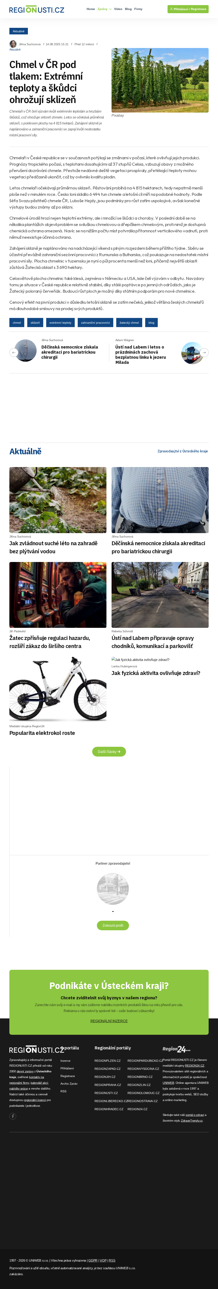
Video (118, 9)
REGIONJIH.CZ (105, 1077)
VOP (103, 1260)
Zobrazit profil (113, 925)
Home (91, 9)
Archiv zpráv (68, 1083)
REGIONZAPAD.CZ (108, 1068)
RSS (63, 1091)
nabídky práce (18, 1088)
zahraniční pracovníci (95, 322)
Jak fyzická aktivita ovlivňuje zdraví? (156, 672)
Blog (128, 9)
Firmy (138, 9)
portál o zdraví (195, 1115)
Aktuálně (18, 31)
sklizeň (35, 322)
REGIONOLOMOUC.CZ (144, 1093)
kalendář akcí (39, 1082)
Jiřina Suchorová (30, 44)
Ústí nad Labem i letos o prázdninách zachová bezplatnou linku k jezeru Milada (140, 354)
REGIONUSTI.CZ (106, 1093)
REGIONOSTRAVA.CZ (143, 1101)
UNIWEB (168, 1082)
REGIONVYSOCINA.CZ (143, 1068)
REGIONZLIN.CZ (139, 1085)
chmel (17, 322)
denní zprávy (25, 1071)
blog (151, 322)
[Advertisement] (109, 406)
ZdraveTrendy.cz (192, 1120)
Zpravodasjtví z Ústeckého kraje (183, 451)
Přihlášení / (181, 9)
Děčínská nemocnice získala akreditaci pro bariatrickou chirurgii (69, 352)
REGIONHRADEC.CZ (109, 1109)
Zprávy (103, 9)
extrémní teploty (60, 322)
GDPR (93, 1260)
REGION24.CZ (138, 1109)
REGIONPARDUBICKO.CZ (145, 1060)
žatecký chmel (129, 322)
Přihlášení (67, 1068)
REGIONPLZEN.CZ (108, 1060)
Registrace (198, 9)
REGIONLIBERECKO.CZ (111, 1101)
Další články (107, 752)
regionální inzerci (35, 1100)
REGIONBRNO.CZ (140, 1077)
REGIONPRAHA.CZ (108, 1085)
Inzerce (65, 1060)
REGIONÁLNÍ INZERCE (109, 1021)
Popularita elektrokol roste (42, 732)
